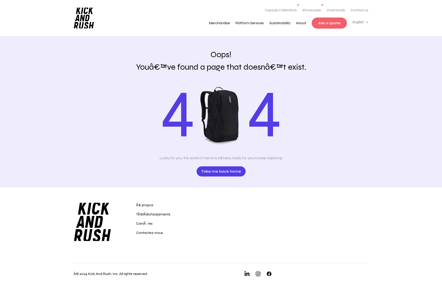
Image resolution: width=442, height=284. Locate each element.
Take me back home (221, 171)
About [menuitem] (301, 23)
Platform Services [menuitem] (250, 23)
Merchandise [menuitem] (219, 23)
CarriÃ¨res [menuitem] (144, 223)
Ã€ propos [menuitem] (144, 205)
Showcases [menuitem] (311, 10)
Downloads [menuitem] (335, 10)
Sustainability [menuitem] (280, 23)
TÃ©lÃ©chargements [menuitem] (153, 214)
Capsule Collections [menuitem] (281, 10)
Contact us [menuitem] (359, 10)
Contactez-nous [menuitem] (149, 232)
